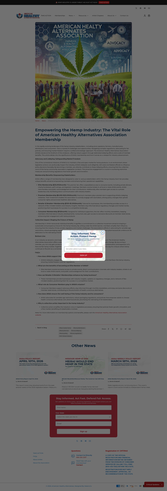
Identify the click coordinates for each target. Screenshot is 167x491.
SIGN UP (83, 255)
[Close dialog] (102, 232)
